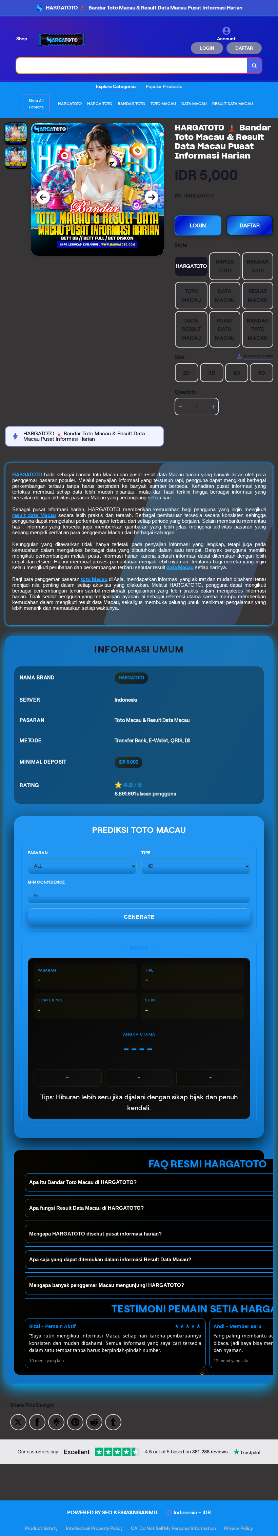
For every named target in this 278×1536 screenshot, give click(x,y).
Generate (139, 917)
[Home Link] (62, 40)
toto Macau (94, 579)
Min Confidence (46, 882)
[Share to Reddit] (94, 1422)
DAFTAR (244, 48)
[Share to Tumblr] (113, 1422)
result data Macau (34, 515)
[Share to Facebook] (37, 1422)
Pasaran (38, 852)
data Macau (180, 567)
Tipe (146, 852)
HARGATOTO (27, 474)
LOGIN (207, 48)
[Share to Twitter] (18, 1422)
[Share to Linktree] (56, 1422)
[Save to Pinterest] (75, 1422)
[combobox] (131, 65)
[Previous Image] (43, 197)
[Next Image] (151, 197)
